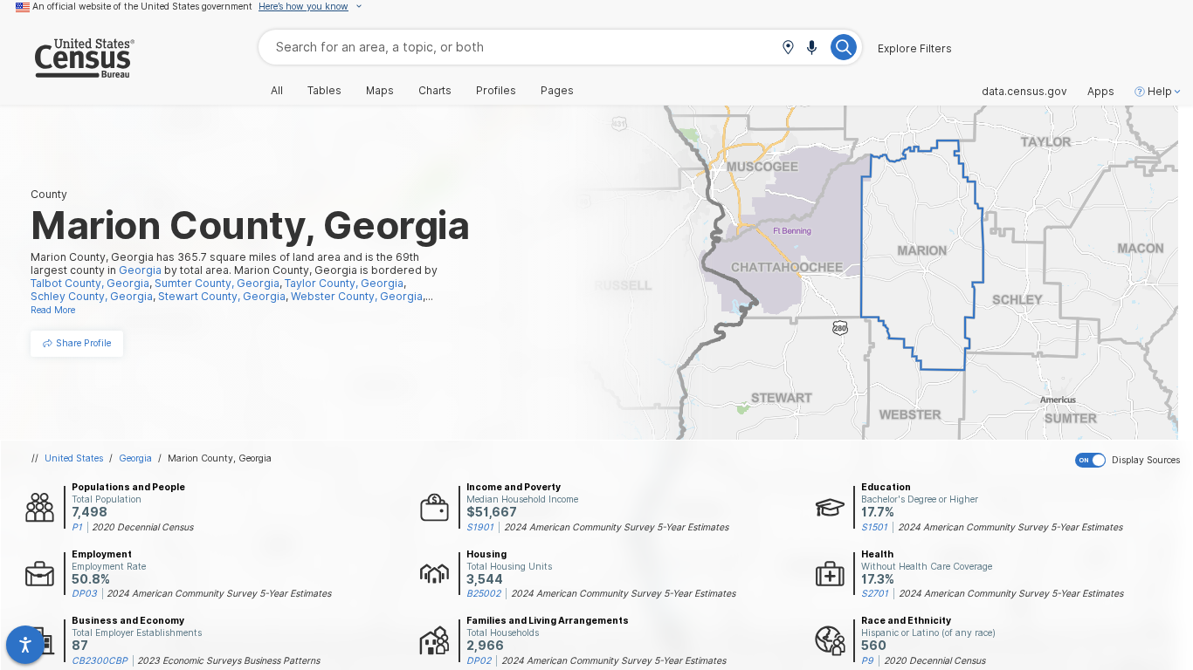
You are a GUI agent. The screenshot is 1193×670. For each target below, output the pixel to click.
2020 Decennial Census (142, 527)
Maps (380, 91)
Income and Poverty (513, 487)
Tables (324, 91)
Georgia (135, 458)
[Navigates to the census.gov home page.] (67, 71)
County (49, 194)
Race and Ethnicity (906, 620)
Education (886, 487)
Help (1160, 91)
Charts (435, 91)
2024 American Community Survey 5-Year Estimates (616, 527)
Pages (557, 91)
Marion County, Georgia (220, 458)
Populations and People (128, 487)
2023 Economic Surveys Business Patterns (228, 660)
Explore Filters (915, 49)
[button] (788, 48)
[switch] (1130, 460)
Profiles (496, 91)
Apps (1100, 91)
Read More (53, 309)
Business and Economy (128, 620)
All (277, 91)
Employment (102, 554)
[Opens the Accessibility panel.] (25, 645)
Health (877, 554)
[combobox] (560, 47)
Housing (486, 554)
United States (74, 458)
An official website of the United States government (142, 6)
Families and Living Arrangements (547, 620)
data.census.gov (1024, 91)
